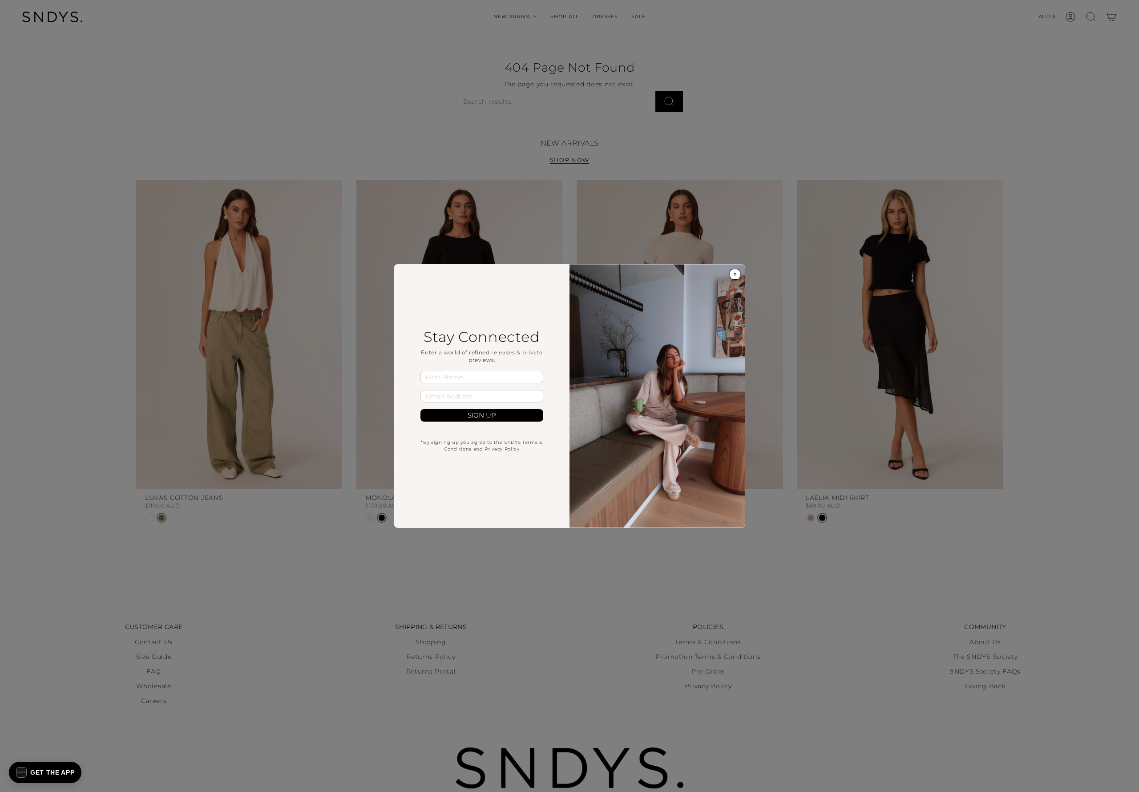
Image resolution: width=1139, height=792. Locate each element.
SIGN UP (482, 415)
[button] (45, 772)
